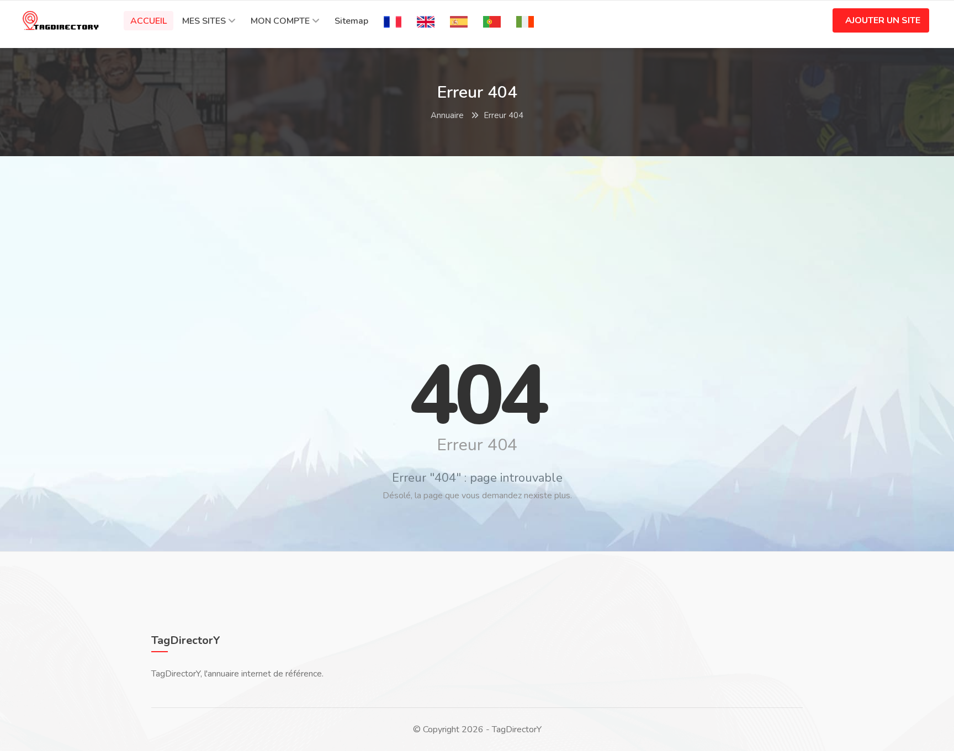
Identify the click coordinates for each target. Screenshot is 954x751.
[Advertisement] (477, 244)
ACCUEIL (148, 21)
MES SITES (204, 21)
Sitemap (351, 21)
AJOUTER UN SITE (882, 20)
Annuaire (447, 115)
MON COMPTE (280, 21)
